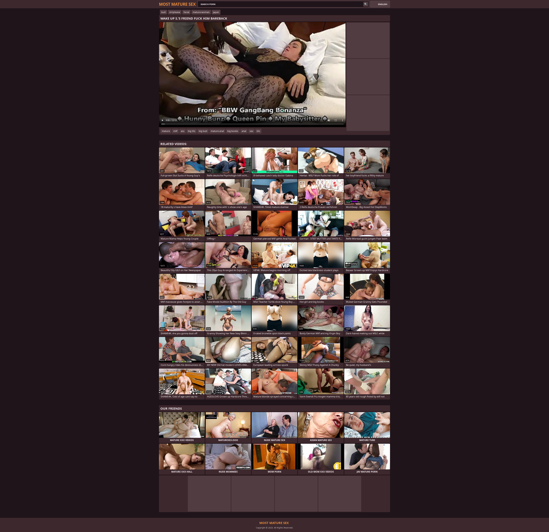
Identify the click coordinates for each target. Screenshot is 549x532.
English (382, 4)
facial (186, 12)
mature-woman (201, 12)
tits (258, 131)
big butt (203, 131)
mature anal (217, 131)
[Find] (365, 4)
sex (251, 131)
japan (216, 12)
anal (244, 131)
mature (166, 131)
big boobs (232, 131)
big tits (191, 131)
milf (175, 131)
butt (163, 12)
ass (182, 131)
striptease (174, 12)
